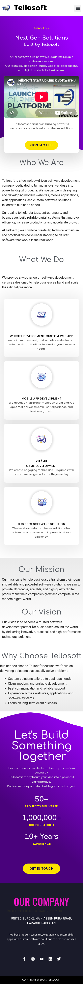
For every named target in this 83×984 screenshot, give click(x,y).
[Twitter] (59, 959)
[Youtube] (41, 959)
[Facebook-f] (24, 959)
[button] (77, 8)
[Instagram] (33, 959)
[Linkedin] (50, 959)
